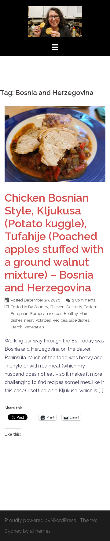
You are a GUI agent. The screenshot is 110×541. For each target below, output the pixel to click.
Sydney (13, 531)
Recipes (60, 320)
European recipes (46, 313)
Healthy (71, 313)
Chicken (57, 307)
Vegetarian (34, 327)
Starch (17, 327)
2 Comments (83, 300)
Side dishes (79, 320)
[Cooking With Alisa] (55, 21)
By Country (38, 307)
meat (29, 320)
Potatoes (43, 320)
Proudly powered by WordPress (40, 520)
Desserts (74, 307)
